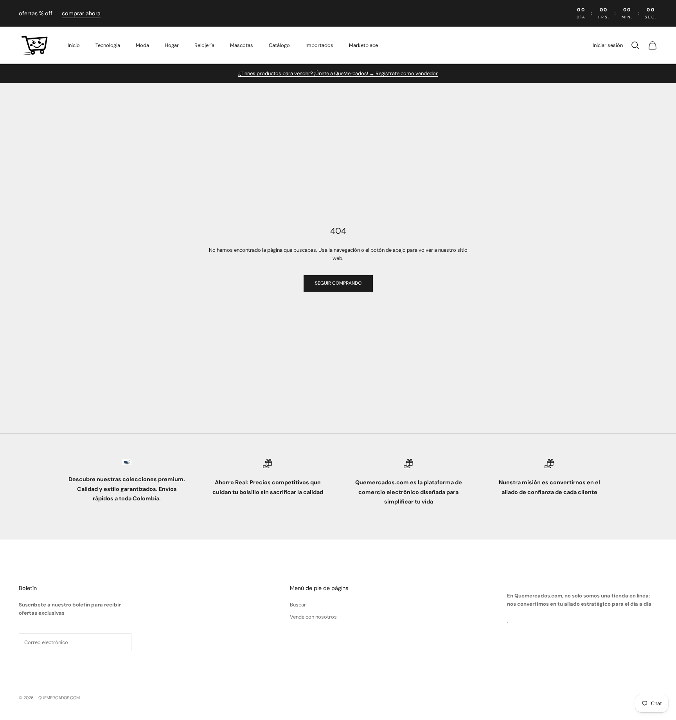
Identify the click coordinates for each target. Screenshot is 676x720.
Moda (142, 45)
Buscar (298, 604)
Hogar (172, 45)
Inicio (74, 45)
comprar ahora (81, 13)
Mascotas (241, 45)
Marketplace (363, 45)
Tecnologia (107, 45)
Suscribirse (44, 667)
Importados (319, 45)
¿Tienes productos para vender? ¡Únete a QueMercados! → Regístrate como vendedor (338, 73)
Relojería (204, 45)
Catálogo (279, 45)
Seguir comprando (338, 283)
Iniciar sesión (608, 45)
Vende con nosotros (313, 617)
